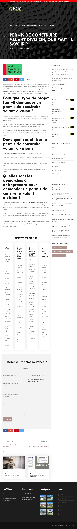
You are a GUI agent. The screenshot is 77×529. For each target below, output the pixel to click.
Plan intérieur (55, 170)
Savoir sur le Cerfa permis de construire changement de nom (62, 204)
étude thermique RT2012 (23, 224)
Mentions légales (59, 525)
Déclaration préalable (58, 155)
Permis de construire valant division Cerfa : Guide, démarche (61, 209)
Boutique (71, 525)
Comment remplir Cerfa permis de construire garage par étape (61, 236)
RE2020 (54, 174)
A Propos (10, 25)
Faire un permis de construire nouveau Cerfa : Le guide (13, 474)
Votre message (7, 405)
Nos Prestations (32, 25)
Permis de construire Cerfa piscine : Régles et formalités (61, 230)
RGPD (66, 525)
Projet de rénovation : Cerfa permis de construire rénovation (62, 199)
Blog (45, 25)
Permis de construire (23, 48)
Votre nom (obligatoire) (9, 375)
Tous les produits (56, 177)
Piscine (54, 166)
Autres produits (56, 151)
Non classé (68, 251)
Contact (51, 25)
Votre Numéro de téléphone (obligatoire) (10, 395)
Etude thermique (56, 158)
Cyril (13, 48)
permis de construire (11, 153)
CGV (53, 525)
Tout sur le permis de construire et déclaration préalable (37, 475)
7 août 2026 (8, 472)
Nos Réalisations (20, 25)
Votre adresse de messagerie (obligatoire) (10, 385)
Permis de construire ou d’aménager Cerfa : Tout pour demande (61, 225)
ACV (53, 147)
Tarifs (41, 25)
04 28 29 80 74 (40, 375)
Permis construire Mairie (9, 221)
